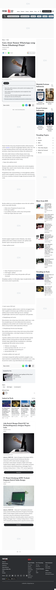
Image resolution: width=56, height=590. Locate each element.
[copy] (33, 105)
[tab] (6, 83)
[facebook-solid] (26, 105)
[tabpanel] (18, 94)
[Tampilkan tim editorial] (34, 393)
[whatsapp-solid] (23, 105)
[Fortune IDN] (8, 11)
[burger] (53, 11)
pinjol (7, 147)
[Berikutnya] (35, 406)
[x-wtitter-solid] (30, 105)
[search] (40, 11)
